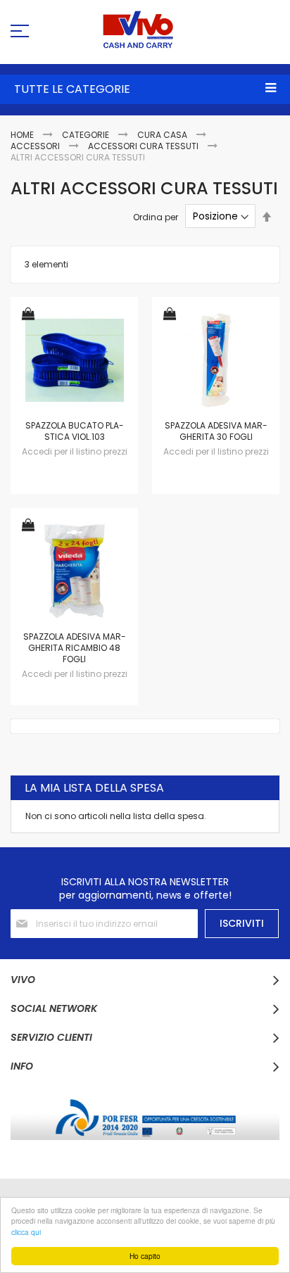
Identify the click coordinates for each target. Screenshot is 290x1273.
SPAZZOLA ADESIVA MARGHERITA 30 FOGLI (216, 431)
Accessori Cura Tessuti (144, 146)
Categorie (86, 135)
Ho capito (145, 1255)
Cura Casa (163, 135)
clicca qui (26, 1232)
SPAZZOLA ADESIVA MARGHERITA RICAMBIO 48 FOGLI (74, 648)
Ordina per (155, 216)
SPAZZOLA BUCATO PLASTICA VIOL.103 (74, 431)
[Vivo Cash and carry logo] (145, 30)
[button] (28, 315)
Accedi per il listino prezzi (74, 451)
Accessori (36, 146)
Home (23, 135)
